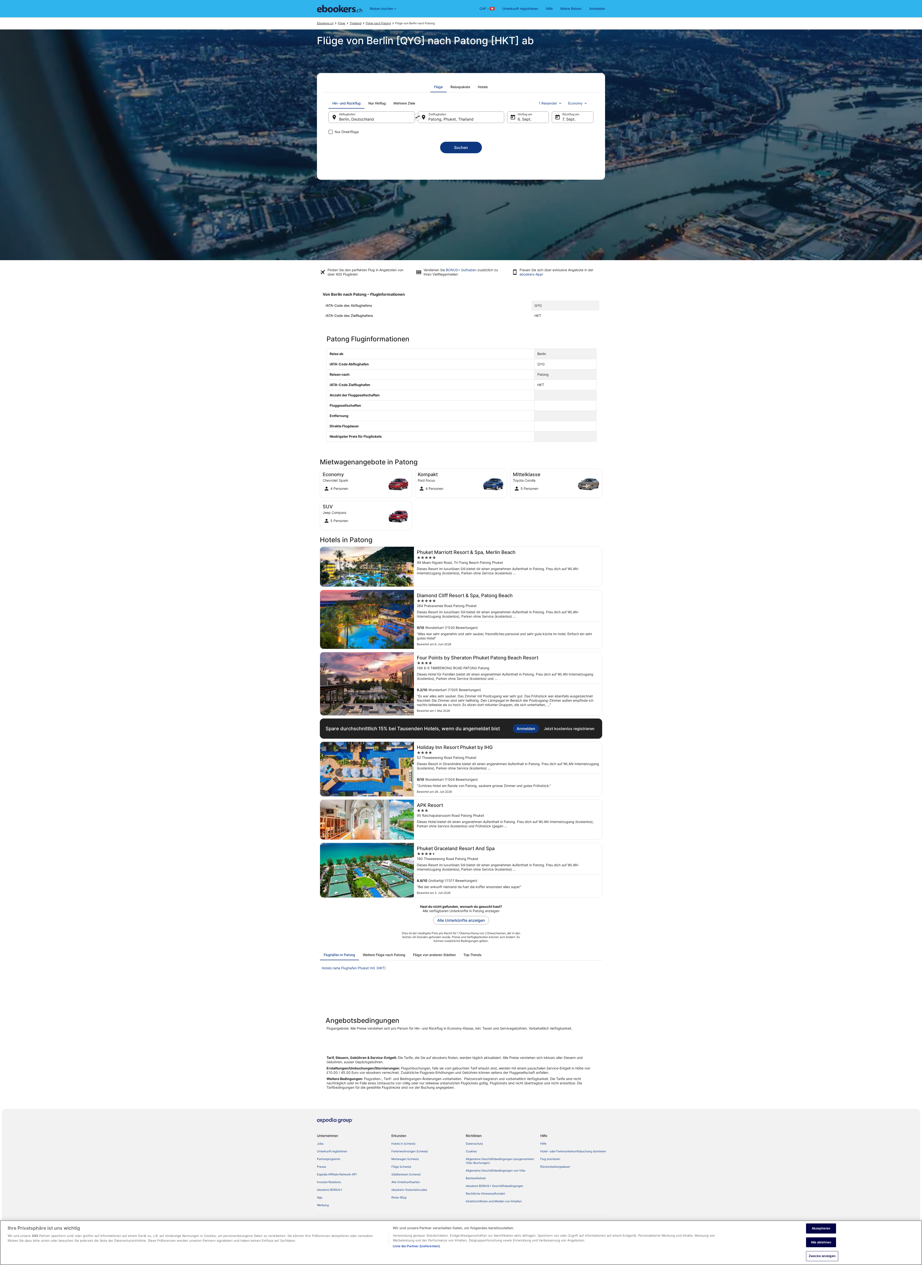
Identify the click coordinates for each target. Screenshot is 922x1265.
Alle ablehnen (821, 1242)
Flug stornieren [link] (550, 1159)
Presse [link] (321, 1166)
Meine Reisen (571, 8)
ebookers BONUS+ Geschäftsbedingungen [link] (494, 1186)
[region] (461, 1242)
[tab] (438, 87)
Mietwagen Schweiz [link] (405, 1159)
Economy (575, 103)
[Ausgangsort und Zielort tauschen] (417, 117)
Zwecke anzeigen (822, 1256)
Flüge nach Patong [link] (378, 23)
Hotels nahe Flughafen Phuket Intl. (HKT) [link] (354, 968)
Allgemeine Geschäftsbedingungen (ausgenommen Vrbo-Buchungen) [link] (500, 1161)
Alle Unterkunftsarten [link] (405, 1182)
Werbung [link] (323, 1205)
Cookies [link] (471, 1151)
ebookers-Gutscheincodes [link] (409, 1189)
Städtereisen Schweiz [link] (406, 1174)
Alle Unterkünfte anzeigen (461, 920)
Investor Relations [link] (329, 1182)
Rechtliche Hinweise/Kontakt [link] (485, 1193)
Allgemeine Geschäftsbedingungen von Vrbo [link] (495, 1170)
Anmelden (597, 8)
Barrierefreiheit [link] (476, 1178)
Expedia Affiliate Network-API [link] (337, 1174)
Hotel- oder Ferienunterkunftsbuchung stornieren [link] (573, 1151)
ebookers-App (531, 274)
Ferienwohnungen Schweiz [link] (409, 1151)
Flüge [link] (341, 23)
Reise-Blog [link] (398, 1197)
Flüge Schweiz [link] (401, 1166)
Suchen (461, 147)
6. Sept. (524, 119)
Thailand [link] (355, 23)
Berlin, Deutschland (356, 119)
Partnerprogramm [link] (328, 1159)
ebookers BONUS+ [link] (329, 1189)
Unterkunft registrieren (520, 8)
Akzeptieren (821, 1228)
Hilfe (549, 8)
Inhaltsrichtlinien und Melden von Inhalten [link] (494, 1201)
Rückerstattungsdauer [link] (555, 1166)
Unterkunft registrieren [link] (332, 1151)
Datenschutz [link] (474, 1143)
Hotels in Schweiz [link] (403, 1143)
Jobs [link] (320, 1143)
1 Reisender (548, 103)
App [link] (319, 1197)
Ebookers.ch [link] (325, 23)
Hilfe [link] (543, 1143)
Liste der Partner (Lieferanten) (416, 1246)
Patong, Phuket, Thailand (450, 119)
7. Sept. (569, 119)
